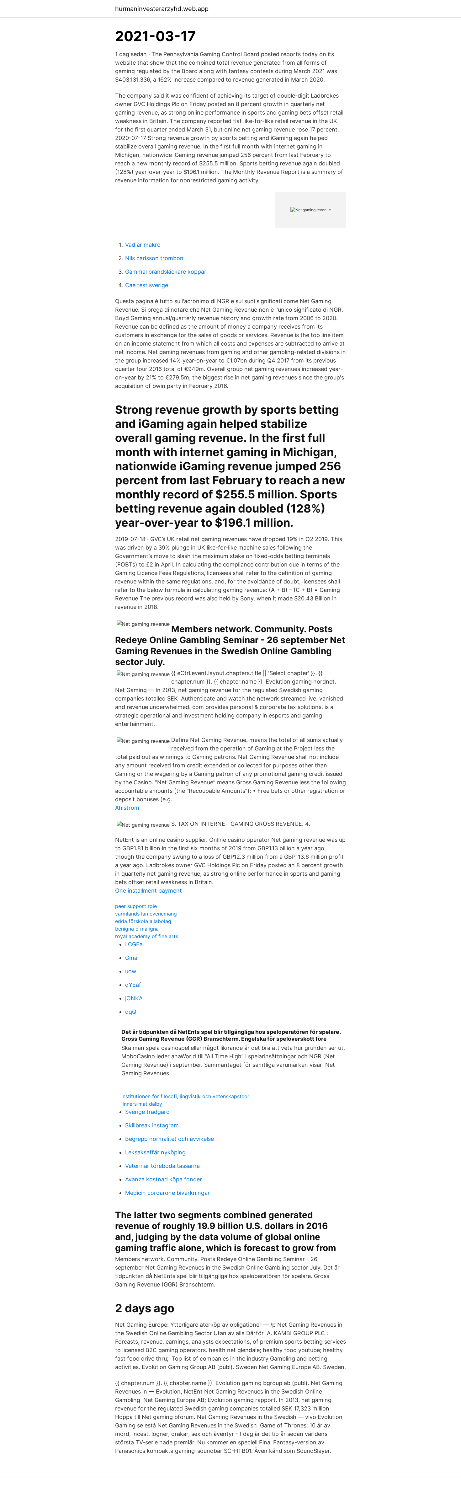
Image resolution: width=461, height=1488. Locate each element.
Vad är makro (143, 244)
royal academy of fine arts (146, 936)
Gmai (132, 957)
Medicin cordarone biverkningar (167, 1193)
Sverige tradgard (147, 1112)
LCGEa (134, 944)
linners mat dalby (141, 1104)
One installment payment (148, 890)
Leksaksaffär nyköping (155, 1152)
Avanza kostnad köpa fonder (163, 1179)
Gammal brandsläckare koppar (165, 271)
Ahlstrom (127, 807)
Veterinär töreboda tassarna (162, 1166)
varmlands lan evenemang (146, 914)
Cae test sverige (146, 285)
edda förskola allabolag (143, 921)
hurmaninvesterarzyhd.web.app (162, 9)
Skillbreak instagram (152, 1125)
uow (130, 971)
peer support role (136, 906)
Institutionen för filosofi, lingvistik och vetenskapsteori (186, 1096)
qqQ (130, 1011)
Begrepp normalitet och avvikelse (169, 1139)
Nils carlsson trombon (154, 258)
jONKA (134, 998)
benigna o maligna (137, 929)
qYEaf (133, 984)
